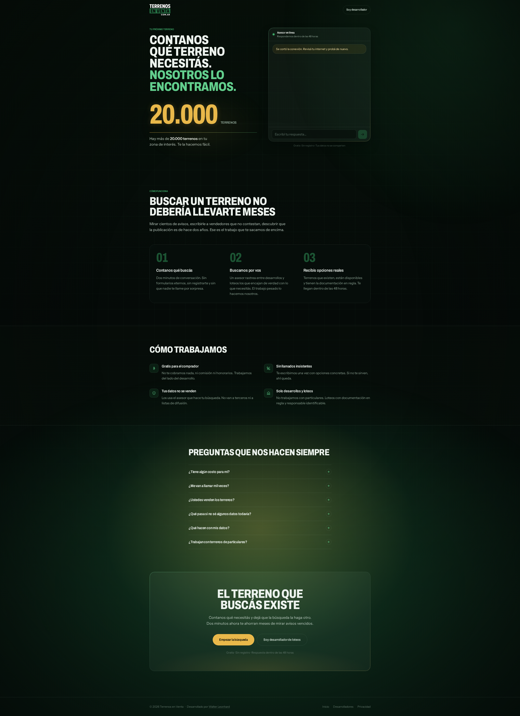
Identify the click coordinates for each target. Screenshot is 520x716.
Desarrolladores (343, 706)
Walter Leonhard (219, 706)
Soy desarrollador (356, 9)
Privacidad (364, 706)
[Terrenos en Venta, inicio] (160, 9)
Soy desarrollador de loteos (282, 639)
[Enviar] (362, 134)
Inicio (325, 706)
